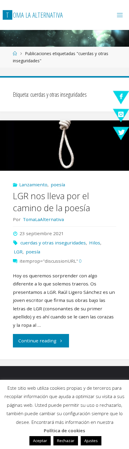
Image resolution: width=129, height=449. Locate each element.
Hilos (94, 243)
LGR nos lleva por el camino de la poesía (51, 202)
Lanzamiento (33, 185)
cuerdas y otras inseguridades (53, 243)
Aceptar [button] (40, 440)
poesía (58, 185)
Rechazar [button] (65, 440)
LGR (18, 252)
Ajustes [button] (91, 440)
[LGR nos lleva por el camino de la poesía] (64, 145)
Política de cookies (64, 430)
